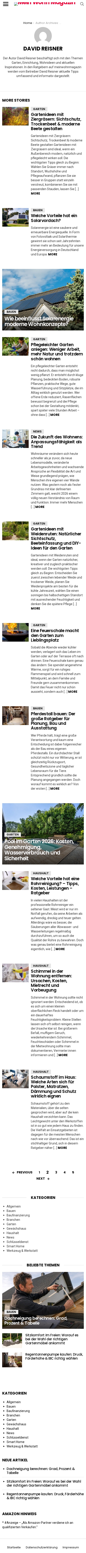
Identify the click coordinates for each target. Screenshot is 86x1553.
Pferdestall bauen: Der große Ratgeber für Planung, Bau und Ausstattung (53, 721)
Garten (39, 109)
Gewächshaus (16, 1228)
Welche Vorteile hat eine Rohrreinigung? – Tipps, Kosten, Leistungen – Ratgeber (55, 886)
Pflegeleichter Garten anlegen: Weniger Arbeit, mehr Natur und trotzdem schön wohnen (57, 352)
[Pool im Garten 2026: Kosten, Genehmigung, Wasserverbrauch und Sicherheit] (43, 834)
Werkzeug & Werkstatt (22, 1250)
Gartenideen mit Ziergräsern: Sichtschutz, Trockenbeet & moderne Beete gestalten (56, 122)
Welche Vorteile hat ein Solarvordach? (54, 218)
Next (40, 1178)
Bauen (38, 210)
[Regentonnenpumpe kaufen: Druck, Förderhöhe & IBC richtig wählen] (12, 1359)
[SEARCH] (82, 4)
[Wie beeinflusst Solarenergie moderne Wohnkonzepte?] (43, 299)
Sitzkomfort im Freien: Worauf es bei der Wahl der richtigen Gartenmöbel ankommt (52, 1339)
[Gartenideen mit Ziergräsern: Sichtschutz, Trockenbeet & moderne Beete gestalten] (15, 116)
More (35, 193)
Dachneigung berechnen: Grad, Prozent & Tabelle (41, 1470)
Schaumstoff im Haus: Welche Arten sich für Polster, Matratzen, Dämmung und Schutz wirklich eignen (53, 1086)
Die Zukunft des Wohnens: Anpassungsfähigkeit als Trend (57, 442)
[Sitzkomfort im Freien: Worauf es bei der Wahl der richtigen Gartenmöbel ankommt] (12, 1340)
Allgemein (14, 1206)
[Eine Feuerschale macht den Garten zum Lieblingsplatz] (15, 632)
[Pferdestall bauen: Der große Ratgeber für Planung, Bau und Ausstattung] (15, 715)
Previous (24, 1172)
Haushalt (41, 873)
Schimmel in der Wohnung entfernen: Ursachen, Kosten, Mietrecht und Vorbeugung (51, 980)
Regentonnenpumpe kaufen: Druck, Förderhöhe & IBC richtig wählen (54, 1356)
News (37, 431)
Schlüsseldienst (17, 1242)
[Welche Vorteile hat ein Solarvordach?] (15, 217)
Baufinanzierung (18, 1215)
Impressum (71, 1547)
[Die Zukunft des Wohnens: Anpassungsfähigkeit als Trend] (15, 438)
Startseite (14, 1547)
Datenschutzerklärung (42, 1547)
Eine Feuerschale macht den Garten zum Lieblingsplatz (55, 635)
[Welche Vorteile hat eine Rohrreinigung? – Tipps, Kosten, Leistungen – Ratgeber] (15, 880)
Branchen (13, 1219)
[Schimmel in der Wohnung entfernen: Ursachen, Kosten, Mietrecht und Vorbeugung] (15, 973)
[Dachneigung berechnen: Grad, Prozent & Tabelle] (43, 1300)
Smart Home (15, 1246)
